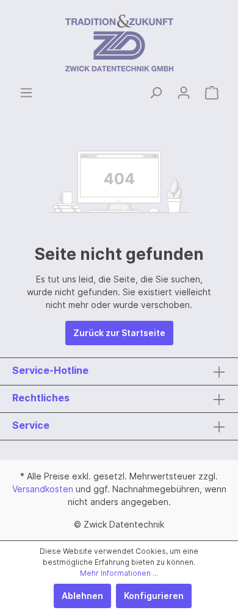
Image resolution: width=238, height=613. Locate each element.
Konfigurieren (154, 595)
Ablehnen (82, 595)
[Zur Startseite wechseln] (119, 43)
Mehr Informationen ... (119, 573)
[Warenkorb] (212, 92)
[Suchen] (156, 92)
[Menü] (26, 92)
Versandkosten (42, 489)
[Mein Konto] (184, 92)
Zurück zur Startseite (119, 333)
